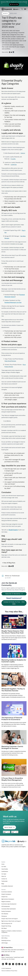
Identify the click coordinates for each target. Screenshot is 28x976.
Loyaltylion (14, 164)
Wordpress (4, 916)
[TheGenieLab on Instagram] (6, 964)
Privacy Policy (14, 970)
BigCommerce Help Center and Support (11, 921)
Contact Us (4, 878)
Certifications (4, 871)
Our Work (3, 866)
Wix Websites (4, 913)
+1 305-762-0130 (11, 951)
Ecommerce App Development (8, 904)
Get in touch (8, 827)
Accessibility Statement (7, 886)
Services (3, 889)
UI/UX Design (4, 943)
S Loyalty (13, 159)
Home (2, 864)
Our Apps (3, 874)
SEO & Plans (4, 938)
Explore (3, 862)
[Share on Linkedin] (13, 52)
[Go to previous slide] (2, 3)
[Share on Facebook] (9, 52)
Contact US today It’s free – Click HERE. (14, 603)
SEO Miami (4, 928)
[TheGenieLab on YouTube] (16, 964)
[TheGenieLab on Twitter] (13, 964)
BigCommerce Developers (7, 899)
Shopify (5, 13)
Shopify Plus (4, 896)
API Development (5, 906)
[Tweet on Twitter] (11, 52)
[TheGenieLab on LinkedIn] (2, 964)
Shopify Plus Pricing (6, 926)
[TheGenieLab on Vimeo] (25, 964)
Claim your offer (14, 4)
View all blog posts (9, 563)
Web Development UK (6, 923)
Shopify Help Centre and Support (9, 918)
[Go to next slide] (26, 3)
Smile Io (23, 153)
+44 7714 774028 (10, 959)
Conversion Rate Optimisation (8, 909)
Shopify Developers (6, 894)
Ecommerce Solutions (6, 891)
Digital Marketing (5, 935)
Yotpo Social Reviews (10, 361)
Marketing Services (6, 940)
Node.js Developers (6, 911)
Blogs (2, 883)
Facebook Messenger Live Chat (12, 302)
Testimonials (4, 881)
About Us (3, 876)
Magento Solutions (5, 901)
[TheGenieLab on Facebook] (9, 964)
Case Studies (4, 869)
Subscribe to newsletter (12, 594)
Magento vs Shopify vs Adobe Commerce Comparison (11, 931)
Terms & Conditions (5, 970)
